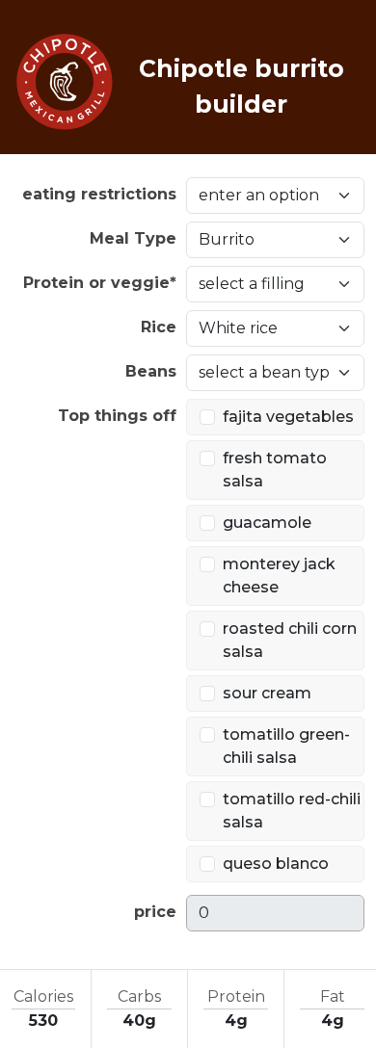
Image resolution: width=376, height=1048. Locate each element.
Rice (158, 327)
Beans (150, 371)
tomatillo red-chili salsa (292, 810)
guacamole (267, 522)
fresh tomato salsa (275, 469)
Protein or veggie (99, 283)
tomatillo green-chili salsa (286, 746)
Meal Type (133, 238)
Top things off (117, 415)
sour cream (267, 693)
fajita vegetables (288, 416)
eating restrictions (99, 194)
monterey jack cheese (279, 575)
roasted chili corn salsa (290, 640)
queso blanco (276, 863)
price (155, 912)
